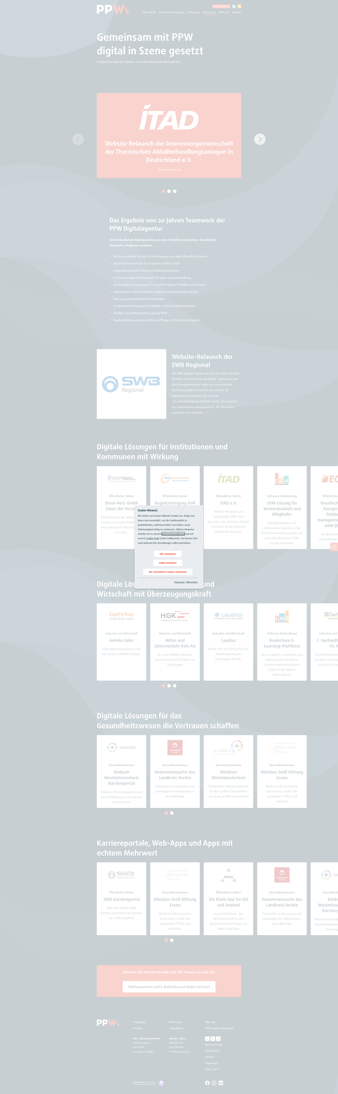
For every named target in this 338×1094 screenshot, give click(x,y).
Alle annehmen (168, 553)
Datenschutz (192, 582)
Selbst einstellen (168, 562)
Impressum (179, 582)
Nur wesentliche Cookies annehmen (168, 571)
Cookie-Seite (152, 538)
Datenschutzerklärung (173, 533)
